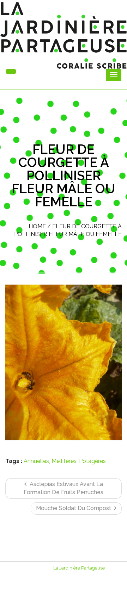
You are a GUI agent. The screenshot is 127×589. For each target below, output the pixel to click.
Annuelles (36, 461)
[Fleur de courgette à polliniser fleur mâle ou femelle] (63, 362)
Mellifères (64, 461)
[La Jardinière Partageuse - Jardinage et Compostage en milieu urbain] (63, 35)
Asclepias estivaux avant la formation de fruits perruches (63, 488)
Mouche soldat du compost (74, 508)
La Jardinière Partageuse (79, 568)
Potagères (92, 461)
